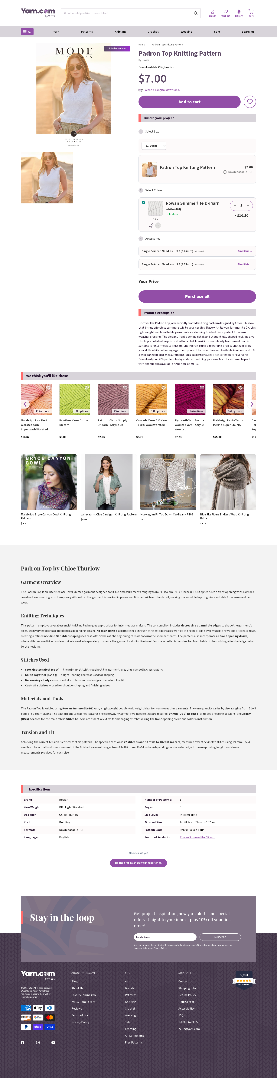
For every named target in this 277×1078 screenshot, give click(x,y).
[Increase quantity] (248, 206)
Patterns (87, 32)
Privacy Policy (160, 948)
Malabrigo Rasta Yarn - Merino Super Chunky (228, 422)
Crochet (153, 32)
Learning (248, 32)
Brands (129, 988)
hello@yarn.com (189, 1029)
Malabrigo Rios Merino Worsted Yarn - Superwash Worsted (35, 425)
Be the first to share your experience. (138, 863)
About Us (77, 988)
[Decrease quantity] (235, 206)
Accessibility (186, 1009)
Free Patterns (134, 1042)
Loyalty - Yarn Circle (84, 995)
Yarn (56, 32)
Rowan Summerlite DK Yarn (197, 837)
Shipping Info (187, 988)
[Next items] (251, 404)
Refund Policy (187, 995)
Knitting (120, 32)
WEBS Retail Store (83, 1002)
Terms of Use (79, 1015)
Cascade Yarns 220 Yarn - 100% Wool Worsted (151, 422)
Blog (74, 981)
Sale (217, 32)
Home (141, 45)
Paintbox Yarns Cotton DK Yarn (74, 422)
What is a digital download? (162, 90)
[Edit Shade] (155, 225)
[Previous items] (25, 404)
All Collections (134, 1036)
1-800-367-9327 (188, 1022)
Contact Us (185, 981)
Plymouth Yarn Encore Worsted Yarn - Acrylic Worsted (189, 425)
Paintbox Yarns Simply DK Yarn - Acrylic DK (112, 422)
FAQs (181, 1015)
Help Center (186, 1002)
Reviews (76, 1009)
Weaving (186, 32)
